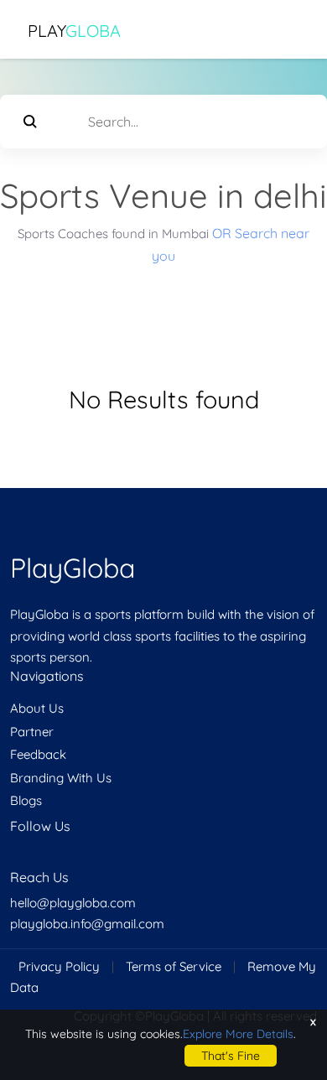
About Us (37, 708)
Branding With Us (61, 778)
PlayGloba (72, 567)
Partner (32, 732)
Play (74, 30)
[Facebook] (11, 858)
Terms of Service (173, 966)
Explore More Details (238, 1033)
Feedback (38, 754)
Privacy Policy (59, 966)
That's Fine (230, 1055)
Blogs (26, 800)
